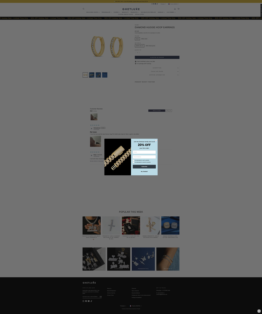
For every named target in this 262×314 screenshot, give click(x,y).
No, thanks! (144, 171)
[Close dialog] (156, 140)
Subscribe (144, 166)
